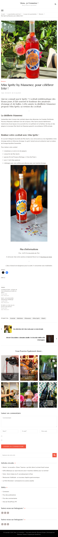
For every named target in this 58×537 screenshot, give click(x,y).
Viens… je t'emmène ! (29, 3)
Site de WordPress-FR (10, 502)
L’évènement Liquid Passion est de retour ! (10, 404)
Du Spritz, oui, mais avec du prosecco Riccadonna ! (7, 305)
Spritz (43, 318)
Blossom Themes (22, 534)
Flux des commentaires (10, 498)
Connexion (6, 491)
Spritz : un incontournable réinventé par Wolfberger (7, 298)
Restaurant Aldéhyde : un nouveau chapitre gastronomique (21, 477)
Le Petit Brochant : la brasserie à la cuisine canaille (18, 481)
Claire (2, 93)
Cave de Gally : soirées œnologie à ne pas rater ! (10, 376)
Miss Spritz (37, 318)
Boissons (3, 81)
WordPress (37, 534)
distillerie (20, 318)
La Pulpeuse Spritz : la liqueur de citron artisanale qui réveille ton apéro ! (9, 291)
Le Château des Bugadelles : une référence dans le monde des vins (48, 403)
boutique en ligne (46, 257)
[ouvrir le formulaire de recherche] (55, 4)
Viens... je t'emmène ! (19, 532)
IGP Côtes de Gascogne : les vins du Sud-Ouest (48, 376)
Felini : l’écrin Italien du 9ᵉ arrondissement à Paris (18, 474)
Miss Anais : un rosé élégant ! (29, 404)
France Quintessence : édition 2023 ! (29, 377)
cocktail (13, 318)
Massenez (28, 318)
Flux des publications (9, 495)
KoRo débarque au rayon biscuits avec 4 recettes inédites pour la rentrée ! (26, 471)
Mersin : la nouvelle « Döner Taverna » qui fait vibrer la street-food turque (26, 467)
